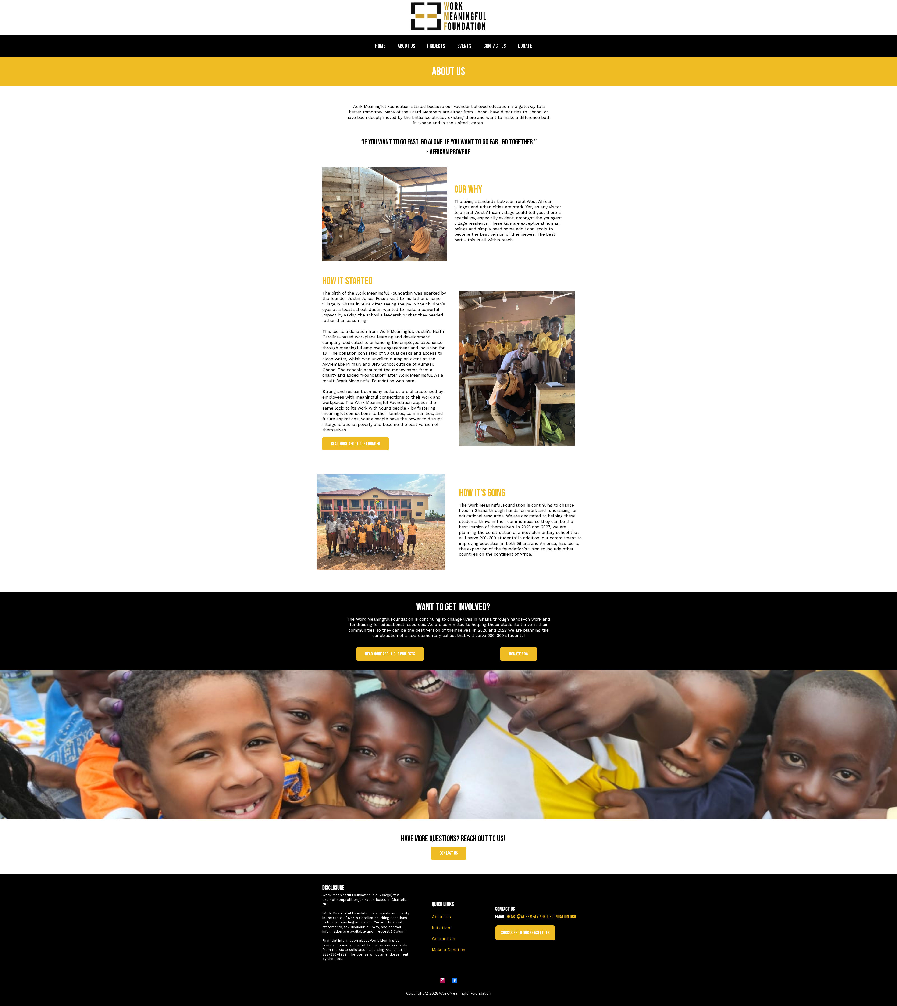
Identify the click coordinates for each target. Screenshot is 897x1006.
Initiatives (441, 927)
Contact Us (443, 938)
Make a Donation (448, 949)
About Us (441, 916)
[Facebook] (454, 980)
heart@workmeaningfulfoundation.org (541, 917)
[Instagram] (442, 980)
